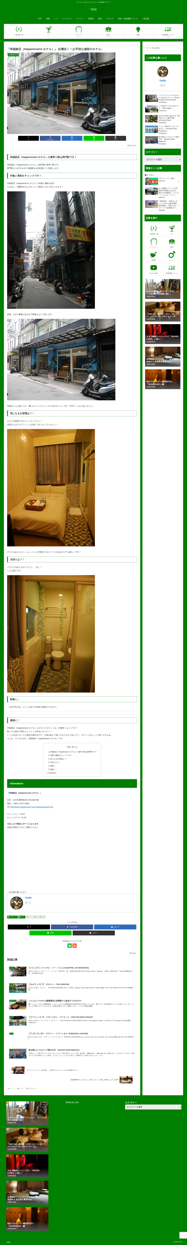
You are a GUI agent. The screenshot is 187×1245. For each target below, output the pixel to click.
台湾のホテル (13, 917)
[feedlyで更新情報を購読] (26, 902)
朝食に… (53, 766)
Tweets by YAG (72, 1102)
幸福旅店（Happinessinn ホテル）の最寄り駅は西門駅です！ (74, 752)
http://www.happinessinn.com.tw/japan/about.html (31, 807)
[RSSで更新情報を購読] (30, 902)
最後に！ (53, 769)
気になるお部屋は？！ (58, 759)
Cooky (28, 897)
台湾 (43, 917)
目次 (69, 747)
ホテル (23, 917)
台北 (37, 917)
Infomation (52, 773)
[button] (115, 138)
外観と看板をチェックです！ (61, 755)
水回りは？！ (55, 762)
